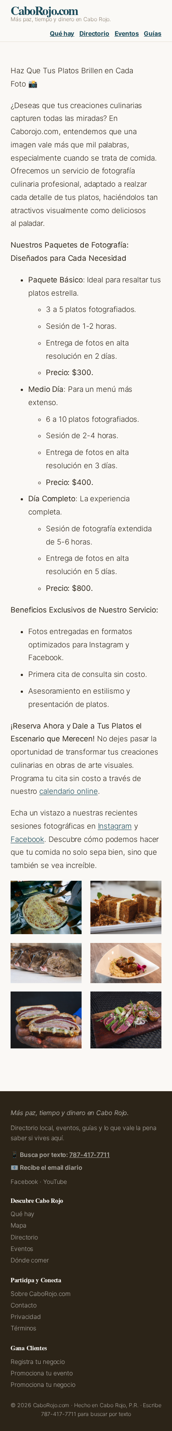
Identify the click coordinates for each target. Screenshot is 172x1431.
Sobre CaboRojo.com (41, 1293)
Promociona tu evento (42, 1373)
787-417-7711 (89, 1154)
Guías (152, 33)
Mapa (18, 1225)
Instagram (115, 826)
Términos (23, 1328)
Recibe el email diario (51, 1167)
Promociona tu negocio (43, 1384)
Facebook (27, 839)
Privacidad (26, 1316)
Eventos (127, 33)
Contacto (24, 1305)
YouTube (55, 1181)
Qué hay (62, 33)
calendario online (68, 791)
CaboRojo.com (44, 10)
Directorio (94, 33)
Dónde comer (30, 1260)
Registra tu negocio (38, 1361)
